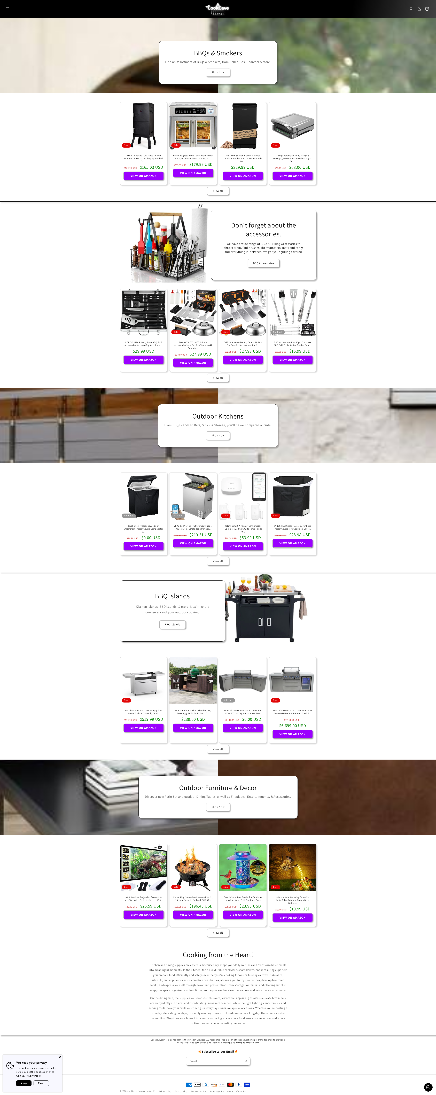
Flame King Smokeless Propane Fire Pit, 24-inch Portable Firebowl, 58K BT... (193, 899)
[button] (7, 9)
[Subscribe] (246, 1061)
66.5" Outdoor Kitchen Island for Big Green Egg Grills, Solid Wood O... (193, 712)
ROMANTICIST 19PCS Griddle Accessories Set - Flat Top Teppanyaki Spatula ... (193, 345)
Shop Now (218, 72)
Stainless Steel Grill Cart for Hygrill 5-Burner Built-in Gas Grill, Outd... (143, 712)
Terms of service (198, 1091)
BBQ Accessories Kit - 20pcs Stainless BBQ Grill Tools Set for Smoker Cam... (292, 344)
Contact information (236, 1091)
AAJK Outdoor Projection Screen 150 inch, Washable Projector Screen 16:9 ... (143, 899)
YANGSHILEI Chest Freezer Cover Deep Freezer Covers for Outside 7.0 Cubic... (292, 527)
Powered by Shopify (146, 1091)
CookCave (132, 1091)
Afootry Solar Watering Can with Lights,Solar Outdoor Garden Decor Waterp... (292, 900)
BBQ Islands (172, 624)
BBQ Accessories (263, 263)
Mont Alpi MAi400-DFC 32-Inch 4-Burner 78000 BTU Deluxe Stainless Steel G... (292, 712)
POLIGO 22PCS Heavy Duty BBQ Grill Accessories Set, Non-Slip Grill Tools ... (143, 344)
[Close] (59, 1057)
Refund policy (165, 1091)
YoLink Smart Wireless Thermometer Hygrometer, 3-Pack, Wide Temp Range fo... (243, 529)
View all (218, 191)
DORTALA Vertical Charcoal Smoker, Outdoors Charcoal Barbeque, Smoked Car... (143, 158)
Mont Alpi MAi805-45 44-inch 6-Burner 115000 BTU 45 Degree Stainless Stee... (243, 712)
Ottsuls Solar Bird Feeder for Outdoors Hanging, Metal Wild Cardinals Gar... (243, 899)
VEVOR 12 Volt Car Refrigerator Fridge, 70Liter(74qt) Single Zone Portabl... (193, 527)
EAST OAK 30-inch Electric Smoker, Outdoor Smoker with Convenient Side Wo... (243, 158)
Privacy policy (181, 1091)
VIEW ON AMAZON (143, 176)
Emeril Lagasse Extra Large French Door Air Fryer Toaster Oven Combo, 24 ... (193, 157)
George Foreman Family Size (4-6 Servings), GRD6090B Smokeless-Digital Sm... (292, 158)
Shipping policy (217, 1091)
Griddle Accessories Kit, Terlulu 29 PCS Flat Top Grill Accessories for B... (243, 344)
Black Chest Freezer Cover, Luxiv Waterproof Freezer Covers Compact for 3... (143, 529)
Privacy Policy (33, 1075)
